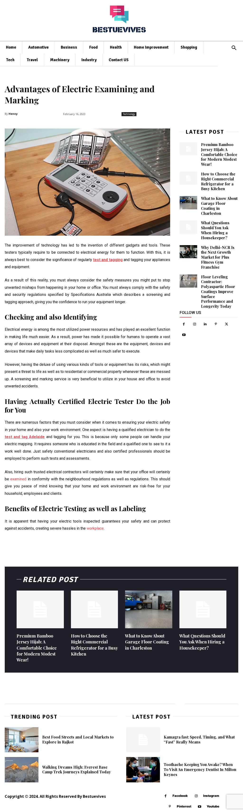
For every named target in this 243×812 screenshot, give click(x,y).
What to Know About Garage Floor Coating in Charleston (219, 206)
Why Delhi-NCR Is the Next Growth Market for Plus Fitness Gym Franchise (217, 257)
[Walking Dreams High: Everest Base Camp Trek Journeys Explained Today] (21, 769)
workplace (95, 528)
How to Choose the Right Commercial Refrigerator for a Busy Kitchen (218, 181)
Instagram (211, 796)
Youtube (213, 806)
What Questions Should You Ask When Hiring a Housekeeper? (215, 230)
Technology (129, 114)
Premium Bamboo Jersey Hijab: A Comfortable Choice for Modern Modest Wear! (219, 154)
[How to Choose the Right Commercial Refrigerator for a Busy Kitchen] (188, 178)
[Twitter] (226, 324)
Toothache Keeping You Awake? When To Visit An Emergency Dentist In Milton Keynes (200, 769)
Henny (13, 113)
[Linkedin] (205, 324)
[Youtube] (184, 335)
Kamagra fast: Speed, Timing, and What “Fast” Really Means (199, 739)
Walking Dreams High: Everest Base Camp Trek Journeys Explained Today (76, 770)
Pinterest (184, 806)
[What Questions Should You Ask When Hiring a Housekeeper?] (188, 227)
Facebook (180, 796)
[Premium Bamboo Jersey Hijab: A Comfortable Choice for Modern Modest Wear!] (188, 149)
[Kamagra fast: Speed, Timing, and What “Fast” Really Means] (143, 739)
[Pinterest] (216, 324)
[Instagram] (194, 324)
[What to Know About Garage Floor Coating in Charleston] (188, 202)
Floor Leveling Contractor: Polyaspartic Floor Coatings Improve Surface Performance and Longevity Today (218, 291)
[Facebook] (184, 324)
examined (18, 479)
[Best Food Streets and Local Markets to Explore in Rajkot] (21, 739)
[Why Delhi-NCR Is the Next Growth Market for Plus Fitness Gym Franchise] (188, 251)
